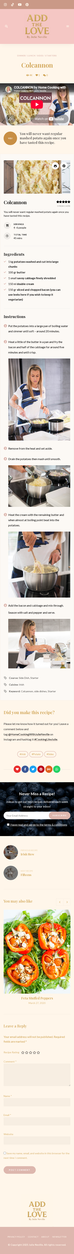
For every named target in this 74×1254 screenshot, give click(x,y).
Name (8, 1096)
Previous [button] (59, 902)
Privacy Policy (16, 1236)
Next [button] (66, 902)
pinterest (27, 4)
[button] (64, 165)
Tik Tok (12, 4)
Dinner (21, 55)
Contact (33, 1236)
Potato (37, 754)
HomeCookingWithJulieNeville (30, 734)
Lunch (31, 55)
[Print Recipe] (55, 165)
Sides (40, 55)
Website (8, 1134)
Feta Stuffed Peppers (37, 998)
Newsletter (59, 1236)
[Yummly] (48, 769)
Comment (10, 1061)
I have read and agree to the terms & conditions (38, 824)
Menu (67, 26)
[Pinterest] (41, 769)
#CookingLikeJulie (45, 739)
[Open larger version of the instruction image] (39, 399)
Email (7, 1114)
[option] (37, 957)
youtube (19, 4)
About (45, 1236)
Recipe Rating (11, 1052)
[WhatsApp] (56, 769)
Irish (23, 754)
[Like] (17, 769)
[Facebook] (25, 769)
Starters (51, 55)
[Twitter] (33, 769)
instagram (5, 4)
